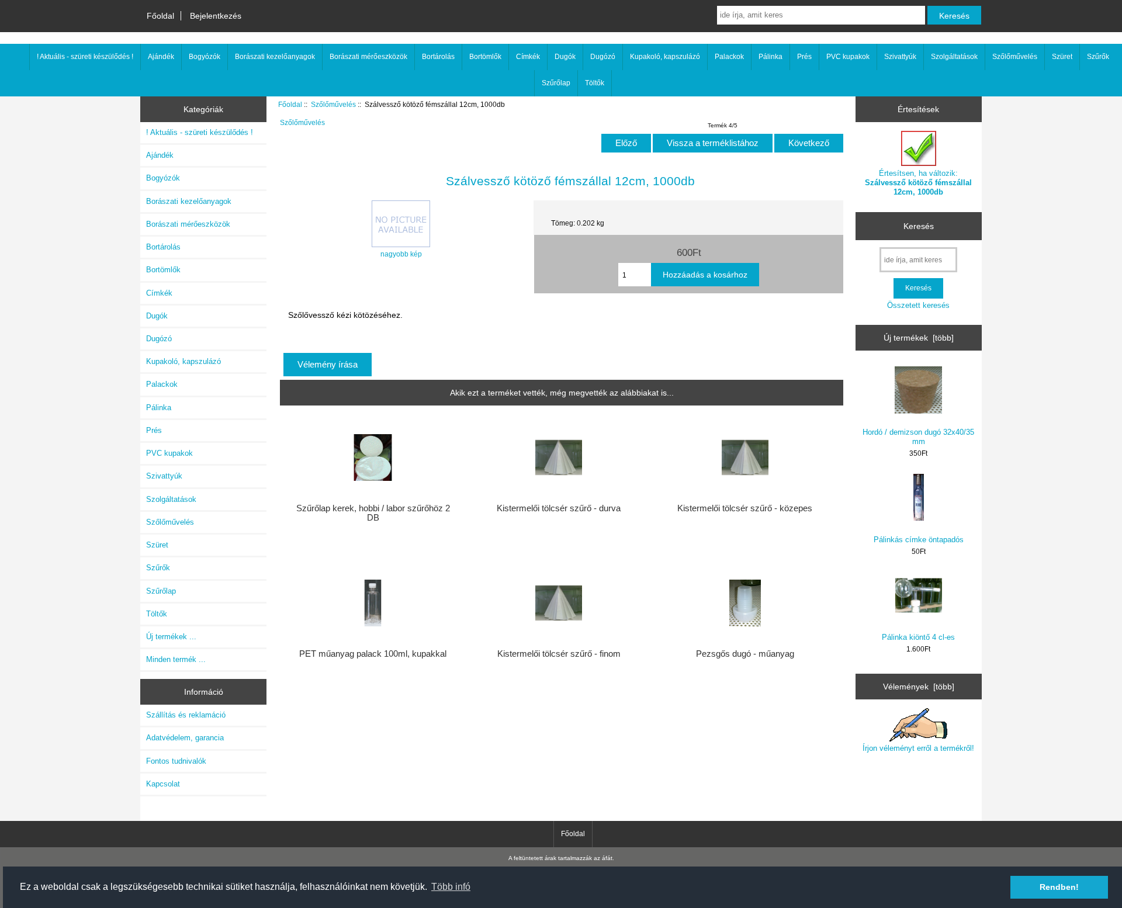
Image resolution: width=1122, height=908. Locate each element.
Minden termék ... (176, 659)
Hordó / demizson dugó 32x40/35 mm (918, 437)
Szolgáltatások (954, 57)
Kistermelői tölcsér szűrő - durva (559, 508)
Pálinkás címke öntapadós (919, 539)
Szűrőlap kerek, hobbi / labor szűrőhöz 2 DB (373, 513)
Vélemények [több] (918, 686)
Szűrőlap (556, 83)
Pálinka (770, 57)
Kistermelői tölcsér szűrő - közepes (744, 508)
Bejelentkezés (215, 15)
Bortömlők (485, 57)
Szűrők (1098, 57)
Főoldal (160, 15)
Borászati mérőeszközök (368, 57)
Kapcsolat (163, 783)
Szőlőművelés (333, 104)
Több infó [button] (450, 887)
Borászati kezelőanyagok (275, 57)
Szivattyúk (900, 57)
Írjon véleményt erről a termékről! (918, 748)
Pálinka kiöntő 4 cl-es (918, 637)
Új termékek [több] (919, 337)
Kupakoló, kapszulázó (665, 57)
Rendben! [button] (1059, 887)
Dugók (565, 57)
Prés (804, 57)
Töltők (594, 83)
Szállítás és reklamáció (186, 715)
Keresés (918, 226)
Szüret (1062, 57)
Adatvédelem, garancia (185, 737)
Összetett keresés (918, 305)
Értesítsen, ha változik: (918, 182)
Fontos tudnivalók (176, 761)
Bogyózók (204, 57)
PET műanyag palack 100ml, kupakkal (372, 654)
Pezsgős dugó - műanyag (745, 654)
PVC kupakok (848, 57)
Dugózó (602, 57)
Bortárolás (438, 57)
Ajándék (161, 57)
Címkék (528, 57)
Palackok (729, 57)
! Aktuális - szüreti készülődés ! (85, 57)
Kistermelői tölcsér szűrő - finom (559, 654)
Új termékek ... (171, 636)
